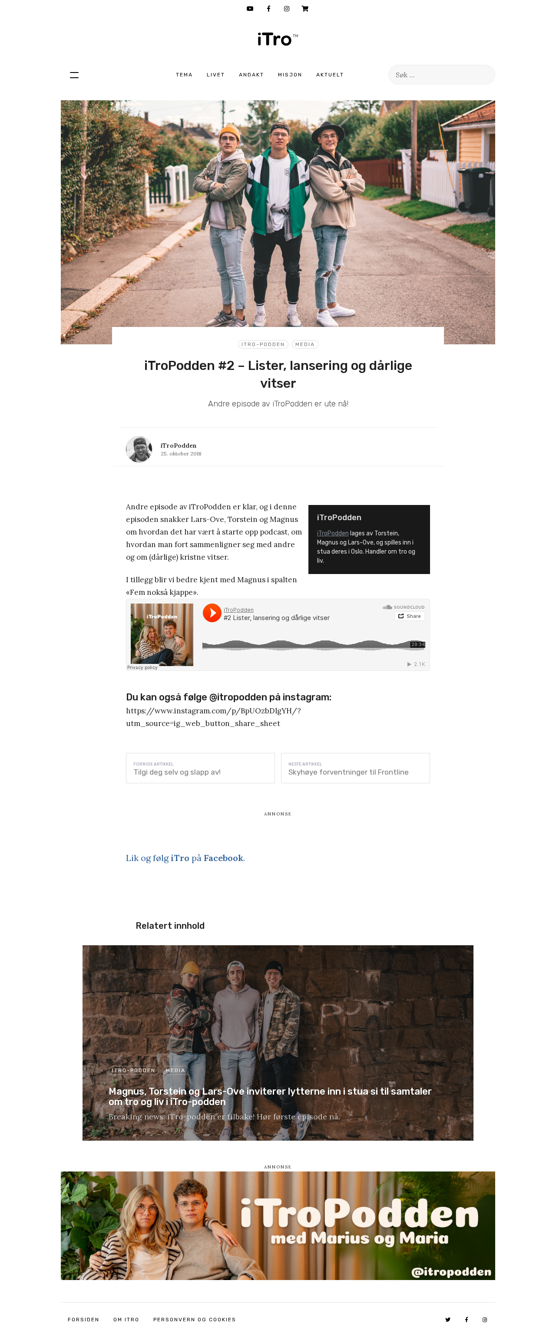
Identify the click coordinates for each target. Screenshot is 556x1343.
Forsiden (83, 1320)
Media (305, 344)
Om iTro (126, 1320)
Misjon (290, 75)
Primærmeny (74, 74)
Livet (216, 75)
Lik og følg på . (185, 857)
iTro (278, 39)
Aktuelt (330, 75)
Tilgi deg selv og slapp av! (177, 772)
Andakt (251, 75)
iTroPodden (333, 533)
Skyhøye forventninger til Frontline (348, 772)
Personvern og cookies (194, 1320)
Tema (184, 75)
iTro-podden (263, 344)
